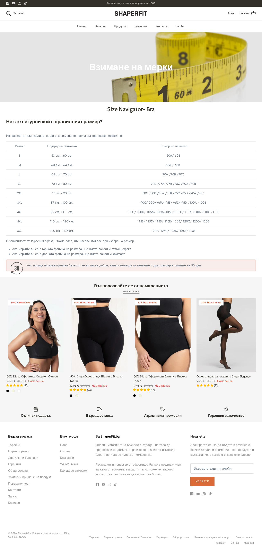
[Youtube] (13, 3)
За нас (13, 496)
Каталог (100, 26)
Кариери (14, 503)
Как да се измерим (73, 470)
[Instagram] (19, 3)
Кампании (67, 458)
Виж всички (131, 291)
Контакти (161, 26)
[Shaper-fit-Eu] (131, 13)
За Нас (180, 26)
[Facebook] (7, 3)
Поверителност (19, 483)
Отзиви (65, 451)
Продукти (120, 26)
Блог (63, 445)
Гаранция (14, 464)
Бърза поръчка (18, 451)
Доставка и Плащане (23, 458)
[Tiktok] (25, 3)
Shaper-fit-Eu (24, 533)
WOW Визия (69, 464)
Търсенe (14, 445)
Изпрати (202, 481)
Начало (82, 26)
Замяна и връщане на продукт (29, 477)
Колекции (141, 26)
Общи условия (18, 470)
